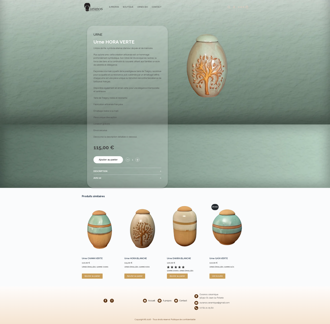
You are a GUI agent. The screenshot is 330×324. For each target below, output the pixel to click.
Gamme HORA (144, 267)
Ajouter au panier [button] (92, 276)
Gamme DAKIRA (173, 271)
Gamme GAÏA (229, 267)
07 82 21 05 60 (207, 308)
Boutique (128, 7)
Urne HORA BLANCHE (135, 258)
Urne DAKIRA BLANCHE (179, 258)
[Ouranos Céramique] (92, 7)
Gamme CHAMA (102, 267)
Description (100, 171)
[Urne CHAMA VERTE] (101, 228)
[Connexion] (234, 7)
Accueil (151, 300)
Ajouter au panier (108, 159)
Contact (157, 7)
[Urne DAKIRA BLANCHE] (186, 228)
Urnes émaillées (89, 267)
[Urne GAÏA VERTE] (228, 228)
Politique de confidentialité (183, 319)
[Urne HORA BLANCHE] (143, 228)
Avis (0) (97, 178)
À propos (114, 7)
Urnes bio (142, 7)
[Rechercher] (229, 7)
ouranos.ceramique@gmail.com (215, 302)
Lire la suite (217, 276)
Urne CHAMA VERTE (92, 258)
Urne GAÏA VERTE (218, 258)
